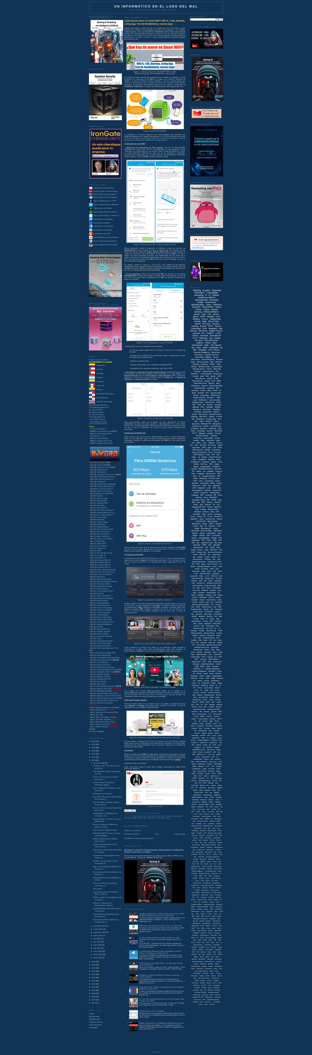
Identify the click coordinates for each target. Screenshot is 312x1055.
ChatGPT (210, 333)
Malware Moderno (103, 527)
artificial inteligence (197, 797)
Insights (212, 902)
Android (197, 321)
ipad (202, 376)
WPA (193, 754)
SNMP (208, 702)
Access (214, 735)
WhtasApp (210, 959)
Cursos (198, 309)
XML (195, 730)
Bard (212, 512)
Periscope (217, 933)
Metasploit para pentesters (109, 686)
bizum (206, 797)
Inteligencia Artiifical (215, 821)
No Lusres (214, 925)
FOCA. (199, 887)
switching (202, 735)
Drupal (219, 671)
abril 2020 (97, 948)
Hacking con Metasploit (105, 598)
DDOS (193, 595)
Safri (217, 942)
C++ (220, 873)
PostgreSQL (200, 726)
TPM (197, 952)
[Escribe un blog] (128, 810)
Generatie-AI (196, 816)
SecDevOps (216, 588)
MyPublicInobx (198, 828)
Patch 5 (210, 933)
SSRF (213, 702)
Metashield (195, 531)
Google (200, 302)
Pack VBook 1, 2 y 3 (97, 436)
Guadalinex (218, 895)
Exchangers (218, 885)
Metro (218, 918)
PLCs (193, 643)
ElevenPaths (208, 307)
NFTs (219, 474)
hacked (206, 426)
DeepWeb (200, 595)
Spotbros (201, 949)
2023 (93, 751)
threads (218, 859)
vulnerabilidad (218, 764)
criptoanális (200, 968)
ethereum (207, 490)
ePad (220, 968)
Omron (214, 928)
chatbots (200, 557)
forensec (219, 975)
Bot (212, 602)
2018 (93, 965)
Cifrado (194, 367)
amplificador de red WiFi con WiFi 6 (137, 37)
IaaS (194, 821)
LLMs (204, 328)
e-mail (217, 333)
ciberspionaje (197, 650)
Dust (198, 502)
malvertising (194, 735)
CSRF (212, 569)
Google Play (207, 412)
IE (219, 776)
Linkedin (203, 509)
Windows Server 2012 (104, 689)
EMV (220, 740)
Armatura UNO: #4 (104, 560)
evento (214, 566)
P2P (217, 512)
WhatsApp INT (102, 508)
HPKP (214, 816)
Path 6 (195, 752)
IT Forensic (100, 381)
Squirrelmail (216, 837)
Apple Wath (202, 868)
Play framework (211, 830)
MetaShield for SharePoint (200, 918)
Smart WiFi (170, 28)
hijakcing (208, 983)
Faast (193, 431)
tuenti (219, 533)
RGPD (193, 937)
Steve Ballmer (209, 949)
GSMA (198, 607)
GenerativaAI (196, 892)
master (218, 635)
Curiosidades (212, 293)
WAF (217, 619)
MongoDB (195, 723)
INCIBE (207, 818)
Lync (220, 914)
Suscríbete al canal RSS (102, 234)
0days (215, 652)
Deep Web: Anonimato (104, 636)
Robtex (220, 785)
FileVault (205, 887)
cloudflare (216, 409)
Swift (199, 840)
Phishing (196, 364)
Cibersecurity (217, 714)
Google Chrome (199, 397)
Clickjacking (210, 626)
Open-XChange (202, 930)
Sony (200, 728)
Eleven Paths (213, 321)
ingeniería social (207, 543)
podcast (201, 393)
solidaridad (211, 859)
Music (220, 640)
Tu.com (210, 516)
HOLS (200, 776)
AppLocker (194, 868)
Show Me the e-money (104, 553)
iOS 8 (220, 983)
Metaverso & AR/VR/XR (105, 493)
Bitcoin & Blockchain (104, 617)
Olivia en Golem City (105, 479)
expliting (201, 975)
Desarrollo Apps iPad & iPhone (107, 693)
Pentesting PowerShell (104, 641)
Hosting (205, 745)
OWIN (203, 928)
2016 (93, 971)
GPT (207, 393)
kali (193, 419)
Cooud (197, 880)
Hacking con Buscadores (104, 712)
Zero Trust (211, 754)
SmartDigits (216, 944)
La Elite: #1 (102, 555)
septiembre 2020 (99, 932)
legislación (216, 486)
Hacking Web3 (102, 501)
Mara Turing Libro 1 (103, 536)
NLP (209, 828)
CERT (192, 811)
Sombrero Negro (102, 522)
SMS (218, 397)
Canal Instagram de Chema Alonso (105, 245)
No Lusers (206, 324)
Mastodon (194, 631)
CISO (220, 550)
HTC (198, 897)
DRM (217, 811)
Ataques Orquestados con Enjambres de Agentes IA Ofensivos (161, 1023)
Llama (218, 459)
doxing (193, 550)
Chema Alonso (168, 693)
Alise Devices (201, 809)
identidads (197, 987)
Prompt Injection (202, 435)
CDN (212, 766)
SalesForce (202, 787)
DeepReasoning (198, 628)
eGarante (197, 733)
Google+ (193, 719)
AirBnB (194, 766)
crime (213, 757)
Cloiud (207, 878)
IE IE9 (216, 378)
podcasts (195, 390)
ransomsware (213, 761)
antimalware (209, 402)
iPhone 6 (194, 804)
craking (193, 968)
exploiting (210, 388)
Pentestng (203, 830)
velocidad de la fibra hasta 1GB (145, 35)
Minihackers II (102, 470)
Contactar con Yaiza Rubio (154, 806)
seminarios (194, 711)
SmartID (219, 643)
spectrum (207, 1002)
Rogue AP (195, 702)
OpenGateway (198, 547)
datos (195, 476)
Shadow (195, 790)
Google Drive (203, 742)
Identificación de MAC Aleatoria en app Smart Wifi (158, 244)
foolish (213, 557)
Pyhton (200, 752)
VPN (214, 488)
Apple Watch (196, 738)
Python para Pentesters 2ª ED (107, 648)
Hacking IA (101, 465)
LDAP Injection (199, 455)
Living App (151, 816)
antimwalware (194, 847)
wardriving (204, 685)
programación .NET (198, 507)
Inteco (217, 902)
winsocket (212, 1004)
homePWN (194, 854)
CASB (195, 876)
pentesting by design (200, 992)
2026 (93, 741)
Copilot (206, 690)
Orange (218, 749)
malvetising (216, 987)
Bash (193, 714)
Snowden (213, 947)
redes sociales (214, 400)
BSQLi (201, 576)
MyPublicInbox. (207, 923)
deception (216, 730)
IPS (211, 818)
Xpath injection (202, 730)
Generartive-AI (214, 890)
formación (196, 307)
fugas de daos (215, 978)
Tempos (203, 326)
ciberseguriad (218, 966)
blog (217, 383)
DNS (209, 390)
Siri (214, 505)
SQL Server (203, 414)
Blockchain (216, 352)
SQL (219, 752)
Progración (195, 935)
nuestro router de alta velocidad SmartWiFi (170, 34)
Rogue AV (195, 835)
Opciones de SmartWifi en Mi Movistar (158, 544)
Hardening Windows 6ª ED (105, 708)
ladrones (210, 733)
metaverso (210, 440)
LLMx (202, 911)
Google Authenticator (199, 562)
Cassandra (217, 876)
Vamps (213, 728)
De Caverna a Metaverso (105, 510)
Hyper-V (206, 776)
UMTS (207, 678)
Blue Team (218, 543)
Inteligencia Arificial (202, 821)
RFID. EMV (214, 935)
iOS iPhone (196, 985)
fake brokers (208, 852)
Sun (209, 554)
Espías (193, 773)
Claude (220, 445)
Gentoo (219, 773)
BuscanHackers (202, 714)
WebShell (194, 959)
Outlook (218, 597)
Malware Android (102, 634)
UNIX (197, 704)
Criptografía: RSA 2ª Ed (105, 672)
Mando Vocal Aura (165, 694)
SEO (202, 495)
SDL (216, 835)
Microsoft (198, 340)
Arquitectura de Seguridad (106, 484)
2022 (93, 754)
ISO (195, 902)
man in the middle (203, 804)
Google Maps (195, 657)
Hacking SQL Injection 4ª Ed (107, 698)
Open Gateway (212, 521)
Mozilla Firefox (213, 509)
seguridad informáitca (213, 709)
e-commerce (216, 535)
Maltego (216, 747)
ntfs (205, 990)
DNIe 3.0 (209, 716)
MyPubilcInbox (197, 699)
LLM (209, 314)
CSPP (193, 552)
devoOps (218, 849)
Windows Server (199, 369)
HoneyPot (203, 692)
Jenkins (193, 909)
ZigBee (217, 963)
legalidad (210, 471)
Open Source (200, 378)
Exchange (200, 773)
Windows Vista (204, 367)
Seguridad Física (200, 383)
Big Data (100, 496)
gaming (210, 433)
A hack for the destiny (104, 608)
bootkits (194, 707)
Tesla (192, 704)
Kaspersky (201, 778)
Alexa (206, 497)
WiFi (168, 818)
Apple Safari (208, 614)
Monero (216, 721)
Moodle (212, 697)
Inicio (157, 834)
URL (203, 954)
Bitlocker (217, 688)
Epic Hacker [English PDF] (106, 653)
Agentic (213, 462)
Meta (198, 588)
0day (201, 526)
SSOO (201, 837)
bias (197, 543)
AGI (220, 861)
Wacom (202, 956)
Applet (203, 738)
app (194, 557)
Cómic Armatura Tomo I (105, 591)
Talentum (211, 443)
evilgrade (217, 802)
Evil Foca (204, 464)
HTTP (194, 433)
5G (220, 685)
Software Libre (197, 402)
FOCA (210, 326)
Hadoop (210, 657)
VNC (201, 842)
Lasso (220, 745)
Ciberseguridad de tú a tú (105, 512)
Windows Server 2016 (104, 443)
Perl (220, 723)
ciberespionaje (199, 388)
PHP (202, 407)
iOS (203, 333)
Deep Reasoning (197, 578)
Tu (192, 842)
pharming (195, 859)
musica (212, 804)
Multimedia (203, 597)
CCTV (207, 766)
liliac (195, 856)
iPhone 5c (202, 854)
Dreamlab (99, 373)
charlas (206, 309)
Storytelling (100, 505)
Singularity (208, 790)
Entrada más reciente (131, 834)
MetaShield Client (209, 695)
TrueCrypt (207, 728)
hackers (216, 314)
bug (193, 347)
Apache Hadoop (208, 688)
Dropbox (194, 640)
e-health (194, 602)
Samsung (203, 659)
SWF (207, 942)
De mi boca (215, 880)
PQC (214, 571)
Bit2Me (196, 464)
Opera (209, 588)
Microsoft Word (203, 697)
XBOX (211, 524)
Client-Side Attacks (103, 605)
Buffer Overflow (201, 654)
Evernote (206, 814)
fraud (215, 852)
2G (217, 685)
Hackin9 (198, 745)
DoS (207, 628)
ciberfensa (209, 847)
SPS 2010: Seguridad (103, 719)
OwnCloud (204, 933)
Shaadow (219, 787)
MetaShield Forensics (199, 749)
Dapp (194, 771)
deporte (195, 635)
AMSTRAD (213, 550)
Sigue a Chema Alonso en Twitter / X (106, 215)
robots (194, 457)
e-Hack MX (99, 385)
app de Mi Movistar (143, 437)
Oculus (208, 928)
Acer (215, 864)
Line (205, 823)
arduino (202, 533)
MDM (194, 695)
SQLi (201, 505)
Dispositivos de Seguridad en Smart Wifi (158, 418)
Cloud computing (215, 386)
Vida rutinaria (97, 889)
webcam (210, 502)
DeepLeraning (197, 883)
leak (196, 421)
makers (217, 481)
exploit (209, 378)
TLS (193, 645)
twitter (206, 345)
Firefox (203, 390)
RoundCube (210, 835)
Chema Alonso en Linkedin (102, 230)
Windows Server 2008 (213, 645)
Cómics (195, 336)
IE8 (210, 745)
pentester (195, 483)
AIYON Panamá (101, 398)
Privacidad (214, 300)
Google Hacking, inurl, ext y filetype (151, 1011)
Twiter (214, 952)
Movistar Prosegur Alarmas (157, 140)
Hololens (193, 899)
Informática (205, 902)
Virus (193, 583)
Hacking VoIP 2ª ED (104, 679)
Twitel (204, 514)
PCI (200, 783)
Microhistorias (101, 681)
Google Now (204, 895)
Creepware (211, 768)
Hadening (211, 897)
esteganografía (205, 466)
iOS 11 (215, 983)
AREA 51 (99, 390)
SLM (211, 609)
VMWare (216, 792)
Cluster (99, 638)
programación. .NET (198, 997)
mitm (210, 350)
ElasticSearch (216, 883)
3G (206, 526)
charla (195, 478)
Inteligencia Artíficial (208, 904)
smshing (209, 764)
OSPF (193, 928)
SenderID (203, 643)
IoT (220, 390)
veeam (206, 1004)
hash (211, 759)
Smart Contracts (212, 564)
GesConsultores (205, 892)
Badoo (220, 871)
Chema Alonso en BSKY (101, 223)
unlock (200, 1004)
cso (199, 683)
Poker (217, 783)
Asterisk (214, 809)
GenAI (202, 316)
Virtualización (196, 662)
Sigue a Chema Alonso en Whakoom (106, 204)
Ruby (215, 540)
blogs (194, 393)
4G (195, 638)
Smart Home (142, 818)
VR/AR (213, 500)
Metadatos (213, 328)
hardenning (195, 983)
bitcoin (209, 369)
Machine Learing (216, 916)
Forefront (209, 595)
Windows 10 (215, 395)
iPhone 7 (208, 854)
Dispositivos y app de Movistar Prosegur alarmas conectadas (158, 738)
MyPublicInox (216, 923)
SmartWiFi (152, 818)
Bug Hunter (101, 462)
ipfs (221, 854)
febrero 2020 (98, 954)
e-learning (204, 802)
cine (204, 471)
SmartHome (216, 450)
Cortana (196, 716)
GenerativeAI (197, 345)
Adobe (200, 623)
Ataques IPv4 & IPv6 (104, 441)
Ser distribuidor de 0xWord (98, 405)
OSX (196, 783)
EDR (211, 690)
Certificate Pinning (208, 638)
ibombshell (210, 635)
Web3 (205, 347)
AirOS (219, 864)
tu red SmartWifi (165, 136)
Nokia (213, 828)
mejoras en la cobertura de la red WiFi (171, 83)
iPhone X (215, 854)
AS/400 (206, 864)
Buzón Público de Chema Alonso (104, 194)
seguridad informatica (213, 999)
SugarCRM (218, 949)
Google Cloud (201, 552)
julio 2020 (97, 939)
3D (219, 592)
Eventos (206, 290)
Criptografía (213, 347)
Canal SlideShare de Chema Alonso (105, 237)
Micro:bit (214, 780)
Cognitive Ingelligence (212, 669)
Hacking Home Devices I (106, 486)
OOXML (207, 450)
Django (218, 771)
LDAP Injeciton (195, 911)
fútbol (218, 650)
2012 (93, 984)
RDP (198, 564)
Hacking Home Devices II (106, 477)
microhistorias (215, 426)
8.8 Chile (99, 369)
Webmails (197, 512)
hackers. (209, 980)
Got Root (100, 627)
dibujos (195, 466)
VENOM (219, 954)
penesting (217, 990)
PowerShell (199, 357)
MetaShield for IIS (208, 826)
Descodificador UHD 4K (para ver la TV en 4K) (153, 558)
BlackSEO (213, 497)
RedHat (206, 609)
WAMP (196, 956)
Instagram (200, 474)
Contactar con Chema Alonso (103, 188)
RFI (197, 643)
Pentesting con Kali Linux (106, 667)
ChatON (195, 878)
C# (207, 738)
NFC (209, 545)
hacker (210, 514)
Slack (214, 790)
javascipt (217, 759)
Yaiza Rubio (133, 767)
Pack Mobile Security (97, 419)
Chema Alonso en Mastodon (103, 219)
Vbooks (212, 619)
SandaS (219, 702)
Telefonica (194, 678)
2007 (93, 1000)
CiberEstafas (101, 524)
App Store (198, 614)
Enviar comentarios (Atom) (144, 838)
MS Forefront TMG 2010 (104, 722)
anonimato (205, 462)
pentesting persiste (213, 992)
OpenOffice (218, 531)
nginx (192, 761)
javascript (195, 424)
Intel (215, 607)
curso (201, 481)
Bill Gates (215, 666)
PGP (203, 540)
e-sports (205, 621)
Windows (196, 319)
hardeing (216, 980)
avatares (219, 633)
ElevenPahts (218, 614)
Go (194, 673)
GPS (199, 405)
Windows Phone (209, 633)
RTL (208, 785)
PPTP (220, 657)
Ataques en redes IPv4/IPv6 (106, 696)
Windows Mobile (196, 633)
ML (204, 516)
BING (219, 381)
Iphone (195, 316)
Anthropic (206, 711)
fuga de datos (216, 393)
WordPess (203, 963)
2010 (93, 990)
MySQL (218, 407)
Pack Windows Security (98, 422)
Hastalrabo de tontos (214, 562)
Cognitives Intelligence (199, 671)
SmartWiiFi (202, 947)
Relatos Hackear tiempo (105, 529)
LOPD (204, 486)
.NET (194, 405)
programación (206, 374)
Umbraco (208, 954)
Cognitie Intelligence (203, 740)
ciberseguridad (201, 300)
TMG (193, 952)
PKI (216, 616)
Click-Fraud (217, 654)
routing (194, 764)
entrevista (201, 592)
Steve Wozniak (211, 631)
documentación (197, 490)
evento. (212, 973)
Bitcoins (211, 383)
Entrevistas (202, 331)
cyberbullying (196, 621)
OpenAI (216, 412)
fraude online (211, 419)
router (220, 761)
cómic (209, 488)
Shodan (210, 405)
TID (193, 471)
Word (219, 845)
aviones (197, 757)
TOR (210, 464)
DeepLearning (214, 493)
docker (217, 438)
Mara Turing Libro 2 (103, 534)
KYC (193, 823)
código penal (201, 849)
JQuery (212, 906)
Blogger (214, 538)
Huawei (210, 899)
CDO (194, 488)
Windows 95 (200, 754)
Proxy (208, 455)
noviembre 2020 (99, 926)
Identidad (210, 316)
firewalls (204, 733)
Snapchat (194, 728)
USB (193, 543)
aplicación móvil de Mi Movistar (166, 549)
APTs (208, 735)
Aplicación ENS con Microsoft (106, 700)
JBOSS (194, 778)
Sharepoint (218, 609)
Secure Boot (211, 787)
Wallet (213, 678)
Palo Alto (210, 783)
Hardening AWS (102, 503)
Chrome (218, 433)
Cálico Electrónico (98, 415)
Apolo (208, 809)
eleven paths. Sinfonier (201, 971)
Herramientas (216, 367)
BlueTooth (218, 431)
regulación (195, 685)
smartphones (201, 764)
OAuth (209, 571)
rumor (203, 999)
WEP (205, 842)
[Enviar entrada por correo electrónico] (161, 813)
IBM (208, 500)
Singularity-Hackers (96, 1022)
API (215, 495)
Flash (212, 814)
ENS (220, 538)
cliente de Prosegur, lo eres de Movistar (164, 741)
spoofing (197, 412)
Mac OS (208, 916)
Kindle (211, 909)
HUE (219, 816)
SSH (220, 540)
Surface (194, 840)
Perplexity (195, 495)
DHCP (218, 768)
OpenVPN (208, 723)
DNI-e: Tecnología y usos (105, 717)
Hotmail (219, 519)
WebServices (197, 795)
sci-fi (218, 557)
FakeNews (216, 466)
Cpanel (204, 768)
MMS (202, 916)
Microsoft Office (206, 531)
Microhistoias (218, 826)
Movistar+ (218, 469)
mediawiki (195, 990)
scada (206, 550)
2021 (93, 757)
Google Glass (213, 742)
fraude (215, 357)
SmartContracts (215, 414)
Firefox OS (212, 887)
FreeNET (217, 814)
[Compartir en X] (130, 810)
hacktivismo (217, 490)
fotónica (206, 759)
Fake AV (207, 773)
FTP (212, 604)
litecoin (217, 733)
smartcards (200, 806)
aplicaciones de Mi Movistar (134, 140)
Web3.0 (219, 728)
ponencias (205, 994)
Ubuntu (211, 416)
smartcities (207, 652)
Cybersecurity (210, 519)
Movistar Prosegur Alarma (146, 377)
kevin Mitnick (209, 612)
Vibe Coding (200, 645)
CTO (209, 714)
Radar (202, 937)
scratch (218, 664)
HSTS (203, 657)
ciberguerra (216, 424)
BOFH (208, 666)
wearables (195, 861)
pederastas (201, 856)
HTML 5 (219, 719)
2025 (93, 744)
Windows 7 (195, 374)
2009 (93, 993)
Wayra (216, 421)
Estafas (218, 338)
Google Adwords (216, 892)
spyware (217, 612)
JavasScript (218, 906)
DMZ (217, 626)
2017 (93, 968)
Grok (220, 742)
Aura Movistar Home (210, 871)
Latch (203, 314)
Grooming (196, 692)
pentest (197, 314)
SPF (206, 547)
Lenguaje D (209, 911)
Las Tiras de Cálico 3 (105, 489)
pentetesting (196, 994)
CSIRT (200, 876)
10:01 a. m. (157, 813)
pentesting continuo (207, 664)
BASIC (202, 666)
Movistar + (178, 816)
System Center (198, 792)
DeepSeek (201, 488)
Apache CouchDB (207, 866)
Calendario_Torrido (198, 500)
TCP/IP (220, 631)
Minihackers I (102, 472)
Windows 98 (218, 959)
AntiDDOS (207, 623)
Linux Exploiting (102, 662)
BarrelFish (194, 873)
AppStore (214, 711)
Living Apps (170, 611)
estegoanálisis (211, 592)
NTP (220, 780)
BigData (208, 357)
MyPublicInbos (197, 923)
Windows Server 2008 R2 (209, 845)
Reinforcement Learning (215, 833)
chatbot (216, 464)
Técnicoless (197, 438)
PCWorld (194, 428)
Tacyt (204, 443)
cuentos (207, 557)
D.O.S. (207, 576)
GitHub (199, 516)
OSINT (99, 551)
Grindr (211, 895)
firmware (213, 975)
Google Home (209, 578)
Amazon (210, 431)
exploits (196, 440)
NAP (205, 828)
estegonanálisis (197, 759)
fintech (207, 975)
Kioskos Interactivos (214, 692)
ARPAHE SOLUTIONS (103, 402)
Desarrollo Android (103, 674)
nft (199, 476)
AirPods (199, 688)
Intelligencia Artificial (202, 906)
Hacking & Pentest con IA (106, 474)
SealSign (194, 600)
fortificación (203, 400)
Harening (218, 897)
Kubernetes (101, 520)
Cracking (217, 405)
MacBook (202, 616)
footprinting (203, 478)
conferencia (196, 426)
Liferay (216, 911)
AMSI (211, 806)
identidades (216, 985)
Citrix (220, 428)
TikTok (212, 547)
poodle (211, 994)
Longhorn (218, 823)
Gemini (196, 395)
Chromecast (211, 811)
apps (194, 459)
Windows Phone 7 (210, 961)
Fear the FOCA (97, 410)
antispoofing (217, 662)
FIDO (193, 887)
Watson (207, 956)
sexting (197, 569)
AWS (194, 623)
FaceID (217, 690)
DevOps (202, 535)
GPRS (218, 402)
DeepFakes (217, 374)
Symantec (205, 840)
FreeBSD (197, 890)
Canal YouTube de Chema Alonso (105, 241)
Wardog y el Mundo (103, 677)
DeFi (220, 576)
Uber (210, 792)
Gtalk (195, 776)
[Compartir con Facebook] (132, 810)
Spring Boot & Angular (104, 586)
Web (212, 956)
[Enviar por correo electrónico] (125, 810)
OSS (198, 928)
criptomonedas (208, 371)
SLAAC (202, 676)
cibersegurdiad (218, 847)
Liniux (197, 914)
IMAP (201, 818)
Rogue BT (202, 835)
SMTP (197, 659)
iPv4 (219, 419)
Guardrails (212, 719)
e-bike (217, 799)
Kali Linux (217, 452)
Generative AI (197, 381)
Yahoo (201, 519)
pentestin (218, 707)
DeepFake (211, 671)
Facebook (204, 336)
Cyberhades (93, 1028)
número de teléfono (201, 761)
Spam (198, 347)
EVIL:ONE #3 (102, 546)
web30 (212, 685)
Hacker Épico (101, 684)
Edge (219, 585)
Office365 (216, 545)
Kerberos (205, 721)
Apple (204, 321)
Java (193, 443)
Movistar (169, 816)
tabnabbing (217, 1002)
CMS (202, 626)
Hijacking (211, 459)
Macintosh (210, 747)
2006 (93, 1003)
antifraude (219, 704)
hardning (202, 983)
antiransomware (205, 573)
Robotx (220, 937)
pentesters (204, 493)
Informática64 (200, 521)
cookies (206, 650)
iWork (205, 707)
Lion (214, 640)
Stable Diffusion (213, 659)
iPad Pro (203, 985)
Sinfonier (208, 505)
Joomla (215, 528)
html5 (211, 621)
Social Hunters (102, 517)
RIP (198, 937)
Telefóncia (203, 952)
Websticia (205, 590)
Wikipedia (212, 704)
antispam (218, 524)
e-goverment (209, 481)
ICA (215, 657)
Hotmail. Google (202, 899)
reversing (208, 495)
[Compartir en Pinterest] (134, 810)
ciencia (193, 683)
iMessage (196, 664)
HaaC (206, 640)
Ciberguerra (101, 481)
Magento (199, 695)
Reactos (213, 785)
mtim (201, 990)
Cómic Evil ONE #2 (104, 574)
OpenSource (196, 524)
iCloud (200, 707)
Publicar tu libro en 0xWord (98, 360)
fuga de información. (204, 978)
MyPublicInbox (94, 1016)
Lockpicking (211, 823)
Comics (205, 319)
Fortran (219, 887)
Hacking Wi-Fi (101, 543)
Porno (212, 673)
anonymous (215, 647)
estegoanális (199, 852)
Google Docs (195, 895)
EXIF (196, 814)
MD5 (193, 916)
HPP (193, 745)
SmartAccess (208, 944)
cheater (212, 797)
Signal (201, 790)
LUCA (195, 338)
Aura (152, 694)
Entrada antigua (179, 834)
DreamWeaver (207, 883)
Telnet (209, 952)
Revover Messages (210, 937)
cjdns (194, 849)
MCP (211, 778)
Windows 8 (200, 419)
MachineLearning (196, 826)
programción (208, 997)
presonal (217, 994)
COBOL (198, 811)
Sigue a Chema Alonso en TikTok (105, 201)
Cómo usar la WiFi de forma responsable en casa (158, 644)
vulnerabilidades (204, 538)
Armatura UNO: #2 (104, 565)
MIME (197, 916)
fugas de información (199, 452)
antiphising (217, 795)
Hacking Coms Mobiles (105, 703)
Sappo (208, 676)
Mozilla (217, 697)
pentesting (198, 295)
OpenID (210, 930)
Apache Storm (218, 866)
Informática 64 (206, 528)
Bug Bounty (101, 541)
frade (195, 978)
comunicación (205, 757)
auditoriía (204, 966)
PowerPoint (194, 785)
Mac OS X (203, 416)
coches (219, 600)
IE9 (194, 588)
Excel (211, 452)
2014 (93, 978)
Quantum (203, 428)
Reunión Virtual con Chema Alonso (105, 191)
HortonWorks (194, 818)
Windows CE (212, 842)
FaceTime (217, 716)
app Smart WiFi (144, 149)
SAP (192, 787)
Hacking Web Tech (103, 629)
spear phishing (198, 559)
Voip (219, 488)
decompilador (210, 849)
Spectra (218, 326)
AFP (206, 806)
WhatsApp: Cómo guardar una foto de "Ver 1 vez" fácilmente (160, 926)
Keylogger (199, 823)
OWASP (211, 597)
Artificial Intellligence (197, 871)
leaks (207, 602)
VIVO (205, 704)
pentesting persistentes (212, 856)
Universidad (196, 328)
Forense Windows (102, 727)
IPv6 (213, 381)
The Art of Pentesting (104, 491)
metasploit (202, 350)
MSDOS (194, 616)
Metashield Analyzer (204, 780)
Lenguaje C (197, 747)
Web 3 (217, 956)
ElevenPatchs (195, 885)
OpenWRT (196, 933)
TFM (206, 792)
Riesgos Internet (102, 589)
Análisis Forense (102, 600)
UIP (200, 954)
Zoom (210, 730)
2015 (93, 974)
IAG (195, 721)
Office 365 (202, 554)
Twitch (196, 842)
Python (208, 343)
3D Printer (207, 559)
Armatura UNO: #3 (104, 562)
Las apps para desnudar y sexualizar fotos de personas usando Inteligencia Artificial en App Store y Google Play (161, 914)
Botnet (212, 483)
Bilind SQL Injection (204, 873)
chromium (219, 797)
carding (199, 681)
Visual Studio (211, 600)
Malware (214, 309)
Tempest (202, 600)
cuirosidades (208, 968)
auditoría (199, 343)
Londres (209, 914)
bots (218, 455)
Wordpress (197, 409)
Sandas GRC (218, 726)
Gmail (215, 390)
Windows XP (206, 424)
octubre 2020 (98, 929)
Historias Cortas (102, 498)
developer (212, 428)
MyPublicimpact (94, 1019)
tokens (212, 376)
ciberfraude (195, 799)
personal (196, 333)
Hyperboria (213, 776)
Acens (220, 735)
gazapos (203, 980)
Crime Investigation (103, 612)
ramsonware (217, 997)
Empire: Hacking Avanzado (106, 570)
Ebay (200, 814)
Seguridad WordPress (104, 624)
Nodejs (202, 723)
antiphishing (216, 554)
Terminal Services (215, 457)
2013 (93, 981)
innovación (199, 355)
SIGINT (205, 940)
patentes (199, 652)
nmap (193, 652)
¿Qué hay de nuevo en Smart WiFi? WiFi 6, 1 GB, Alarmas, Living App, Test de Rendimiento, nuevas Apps (154, 22)
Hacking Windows (103, 603)
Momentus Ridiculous (215, 552)
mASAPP (211, 707)
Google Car (194, 742)
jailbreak (196, 407)
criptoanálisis (211, 533)
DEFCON (214, 576)
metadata (209, 407)
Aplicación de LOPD (103, 724)
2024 (93, 748)
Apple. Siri (210, 868)
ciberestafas (208, 438)
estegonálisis (196, 973)
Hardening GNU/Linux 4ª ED (106, 669)
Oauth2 (195, 554)
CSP (205, 876)
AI (206, 295)
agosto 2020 (98, 935)
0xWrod (215, 861)
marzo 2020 (97, 951)
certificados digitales (203, 566)
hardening (198, 312)
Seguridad (217, 581)
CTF (201, 690)
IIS (204, 405)
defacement (206, 683)
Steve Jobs (196, 590)
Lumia (215, 914)
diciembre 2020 (99, 763)
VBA (214, 954)
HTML (196, 505)
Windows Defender (197, 961)
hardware (204, 364)
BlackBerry (196, 669)
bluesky (211, 966)
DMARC (202, 716)
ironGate (204, 987)
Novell (206, 673)
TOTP (195, 481)
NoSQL (211, 699)
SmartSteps (208, 837)
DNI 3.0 (208, 880)
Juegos (207, 381)
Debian (195, 535)
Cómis (202, 880)
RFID (219, 607)
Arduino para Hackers (104, 579)
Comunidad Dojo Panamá (104, 394)
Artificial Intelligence (211, 312)
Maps (211, 721)
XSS (207, 376)
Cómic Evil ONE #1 (103, 584)
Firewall (194, 469)
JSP (199, 721)
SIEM (199, 940)
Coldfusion (214, 740)
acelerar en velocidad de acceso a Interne (139, 83)
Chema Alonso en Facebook (103, 226)
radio (218, 440)
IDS (211, 628)
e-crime (219, 416)
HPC (193, 897)
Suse (218, 790)
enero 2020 (97, 958)
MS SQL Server (214, 478)
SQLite (210, 581)
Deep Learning (203, 362)
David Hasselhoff (210, 585)
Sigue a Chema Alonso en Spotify (105, 212)
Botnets (204, 457)
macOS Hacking (102, 615)
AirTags (216, 806)
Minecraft (195, 921)
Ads (192, 614)
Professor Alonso (98, 412)
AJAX (193, 864)
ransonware (203, 859)
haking (220, 852)
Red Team (100, 593)
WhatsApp (203, 338)
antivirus (195, 533)
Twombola (194, 954)
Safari (202, 619)
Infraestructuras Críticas (105, 622)
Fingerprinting (215, 319)
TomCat (212, 840)
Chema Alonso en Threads (102, 208)
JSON (214, 745)
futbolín (197, 980)
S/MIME (202, 702)
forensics (206, 512)
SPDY (210, 940)
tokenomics (195, 386)
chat (218, 505)
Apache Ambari (196, 866)
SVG (203, 942)
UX (202, 704)
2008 (93, 997)
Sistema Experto (198, 944)
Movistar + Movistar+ (205, 921)
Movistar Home (138, 611)
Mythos (205, 699)
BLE (214, 559)
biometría (203, 445)
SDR (214, 752)
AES (201, 711)
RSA (208, 535)
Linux (218, 316)
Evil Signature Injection (207, 885)
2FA (217, 371)
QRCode (202, 785)
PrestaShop (209, 726)
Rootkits (202, 631)
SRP (215, 940)
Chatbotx (201, 878)
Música (217, 350)
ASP (194, 688)
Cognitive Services (212, 355)
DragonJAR (100, 365)
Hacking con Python (104, 646)
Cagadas (212, 738)
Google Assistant (206, 816)
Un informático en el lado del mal (156, 6)
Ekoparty (99, 377)
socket (201, 1002)
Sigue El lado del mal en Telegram (105, 197)
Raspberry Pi (101, 548)
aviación (218, 754)
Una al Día (99, 715)
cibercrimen (195, 359)
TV (207, 619)
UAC (196, 445)
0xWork (209, 861)
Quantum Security (103, 467)
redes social (197, 999)
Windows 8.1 (201, 583)
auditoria (202, 847)
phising (193, 806)
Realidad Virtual (196, 609)
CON (219, 376)
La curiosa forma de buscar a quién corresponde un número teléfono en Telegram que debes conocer (160, 952)
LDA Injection (218, 909)
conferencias (210, 302)
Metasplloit (212, 918)
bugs (219, 364)
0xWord (91, 1014)
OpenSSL (210, 616)
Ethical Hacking (102, 438)
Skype (203, 564)
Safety (212, 942)
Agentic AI (217, 507)
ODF (218, 476)
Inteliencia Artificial (196, 904)
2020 (93, 760)
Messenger (196, 571)
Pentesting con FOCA (104, 660)
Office (199, 443)
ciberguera (203, 799)
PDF (213, 455)
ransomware (204, 483)
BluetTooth (215, 873)
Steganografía (217, 676)
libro (217, 388)
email (212, 650)
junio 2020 (97, 942)
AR (201, 864)
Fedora (213, 773)
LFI (219, 628)
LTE (207, 778)
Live (204, 747)
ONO (220, 925)
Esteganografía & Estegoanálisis (108, 658)
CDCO (196, 690)
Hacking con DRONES (104, 610)
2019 (93, 962)
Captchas (212, 526)
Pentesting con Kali (105, 431)
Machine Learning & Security (107, 581)
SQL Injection (216, 345)
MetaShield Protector (205, 469)
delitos (213, 683)
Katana (206, 909)
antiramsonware (195, 966)
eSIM (192, 852)
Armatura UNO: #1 (104, 567)
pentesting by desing (199, 709)
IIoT (221, 899)
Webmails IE (202, 959)
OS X (203, 588)
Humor (218, 307)
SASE (194, 940)
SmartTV (208, 421)
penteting (219, 804)
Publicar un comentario (132, 831)
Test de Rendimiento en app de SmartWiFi (158, 343)
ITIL (199, 902)
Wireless (194, 416)
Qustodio (199, 833)
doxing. (215, 968)
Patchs (215, 723)
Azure (220, 462)
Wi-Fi (204, 662)
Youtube (195, 376)
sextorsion (218, 621)
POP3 (205, 783)
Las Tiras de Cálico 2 (105, 515)
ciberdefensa (215, 681)
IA (209, 295)
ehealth (201, 602)
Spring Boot (101, 577)
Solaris (220, 947)
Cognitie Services (216, 878)
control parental (197, 585)
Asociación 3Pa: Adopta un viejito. (105, 830)
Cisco (210, 654)
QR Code (218, 699)
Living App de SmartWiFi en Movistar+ (158, 600)
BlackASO (201, 766)
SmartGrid (194, 947)
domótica (142, 816)
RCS (205, 833)
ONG (200, 581)
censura (206, 681)
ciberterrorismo (198, 612)
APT (214, 447)
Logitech (202, 914)
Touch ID (218, 840)
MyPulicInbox (195, 925)
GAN (217, 569)
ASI (211, 864)
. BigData (202, 861)
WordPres (210, 963)
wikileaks (217, 502)
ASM (199, 638)
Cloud (201, 421)
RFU (220, 935)
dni (217, 757)
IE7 (215, 628)
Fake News (196, 447)
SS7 (196, 787)
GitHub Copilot (207, 607)
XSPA (209, 662)
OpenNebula (217, 930)
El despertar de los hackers (102, 794)
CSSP (210, 876)
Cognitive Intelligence (201, 352)
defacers (211, 799)
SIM (205, 581)
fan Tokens (212, 445)
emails (211, 971)
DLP (217, 638)
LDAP (204, 447)
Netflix (203, 571)
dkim (218, 547)
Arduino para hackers (104, 434)
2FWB (197, 666)
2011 (93, 987)
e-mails (195, 526)
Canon (204, 811)
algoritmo (213, 590)
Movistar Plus (211, 474)
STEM (198, 942)
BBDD (220, 711)
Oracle (194, 414)
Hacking (197, 290)
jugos (209, 987)
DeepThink (211, 771)
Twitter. (220, 952)
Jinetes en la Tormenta (105, 539)
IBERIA (216, 899)
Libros (208, 305)
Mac (209, 486)
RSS (203, 502)
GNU (200, 640)
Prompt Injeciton (204, 935)
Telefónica (161, 818)
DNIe (219, 559)
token (210, 447)
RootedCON (207, 752)
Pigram (193, 726)
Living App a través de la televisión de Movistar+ (160, 138)
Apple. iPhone (218, 868)
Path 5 (209, 540)
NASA (202, 925)
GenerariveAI (205, 890)
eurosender (205, 973)
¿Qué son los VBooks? (98, 429)
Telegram (202, 433)
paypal (219, 683)
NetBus (208, 925)
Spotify (204, 524)
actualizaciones (207, 795)
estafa (216, 971)
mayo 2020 (97, 945)
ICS (210, 640)
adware (198, 471)
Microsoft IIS (210, 749)
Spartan (194, 949)
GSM (197, 509)
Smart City (211, 643)
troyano (209, 507)
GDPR (204, 545)
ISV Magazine (218, 818)
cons (195, 400)
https (203, 440)
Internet (198, 324)
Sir (221, 942)
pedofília (210, 990)
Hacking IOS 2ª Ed (103, 665)
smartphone (202, 459)
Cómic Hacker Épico (104, 643)
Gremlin (199, 673)
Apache (204, 386)
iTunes (210, 985)
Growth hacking (202, 719)
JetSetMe (199, 909)
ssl (199, 457)
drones (199, 550)
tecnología (204, 569)
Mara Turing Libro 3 (103, 532)
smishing (195, 1002)
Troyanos (213, 435)
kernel (220, 566)
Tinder (201, 678)
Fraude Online (101, 710)
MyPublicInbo (216, 921)
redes (214, 343)
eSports (211, 802)
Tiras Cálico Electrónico (106, 572)
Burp (219, 809)
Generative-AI (215, 336)
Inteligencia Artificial (206, 297)
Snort (207, 947)
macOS (196, 493)
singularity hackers (208, 476)
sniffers (194, 538)
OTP (193, 564)
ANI (198, 864)
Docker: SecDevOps (104, 596)
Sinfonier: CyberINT (103, 631)
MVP (214, 595)
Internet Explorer (208, 359)
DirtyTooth (196, 545)
